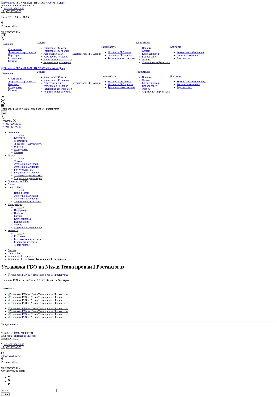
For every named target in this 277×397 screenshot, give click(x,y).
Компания (7, 44)
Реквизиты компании (188, 55)
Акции (97, 53)
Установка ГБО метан (55, 48)
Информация (143, 42)
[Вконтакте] (9, 377)
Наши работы (108, 46)
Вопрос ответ (149, 56)
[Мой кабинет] (2, 39)
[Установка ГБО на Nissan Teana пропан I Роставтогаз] (38, 274)
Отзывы (12, 61)
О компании (15, 49)
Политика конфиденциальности (18, 335)
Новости (146, 48)
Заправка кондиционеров (57, 62)
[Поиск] (3, 35)
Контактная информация (190, 52)
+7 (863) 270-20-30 (14, 8)
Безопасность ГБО (82, 53)
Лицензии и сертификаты (22, 52)
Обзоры (146, 59)
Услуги (41, 42)
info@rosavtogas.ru (11, 356)
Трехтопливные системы (121, 58)
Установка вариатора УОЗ (57, 59)
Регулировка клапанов (55, 56)
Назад (20, 135)
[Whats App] (9, 385)
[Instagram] (9, 381)
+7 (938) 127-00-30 (11, 11)
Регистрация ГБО (53, 53)
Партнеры (13, 55)
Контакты (175, 46)
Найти (5, 394)
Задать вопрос (184, 58)
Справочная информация (156, 62)
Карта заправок (150, 53)
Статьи (146, 50)
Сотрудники (15, 58)
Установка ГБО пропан (56, 50)
